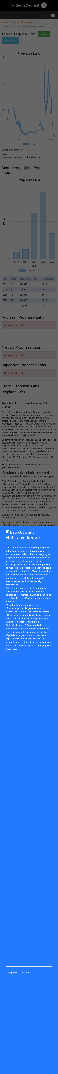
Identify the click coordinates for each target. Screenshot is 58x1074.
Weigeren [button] (12, 972)
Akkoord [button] (26, 972)
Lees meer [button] (11, 649)
